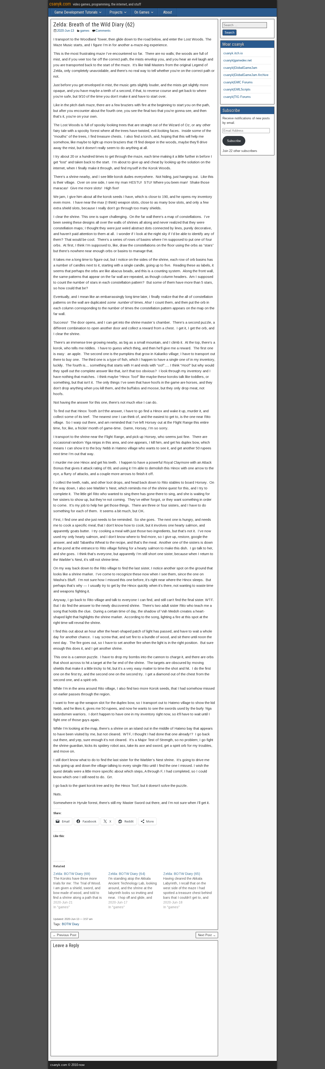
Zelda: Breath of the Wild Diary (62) (94, 24)
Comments (103, 30)
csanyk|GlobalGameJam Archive (245, 75)
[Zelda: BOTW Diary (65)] (190, 890)
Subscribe (234, 141)
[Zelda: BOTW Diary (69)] (80, 890)
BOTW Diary (70, 924)
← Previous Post (64, 935)
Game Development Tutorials (76, 12)
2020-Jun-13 (65, 30)
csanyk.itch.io (233, 53)
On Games (141, 12)
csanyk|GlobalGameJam (240, 68)
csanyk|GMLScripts (237, 89)
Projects (116, 12)
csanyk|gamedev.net (237, 60)
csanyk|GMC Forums (238, 82)
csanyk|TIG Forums (237, 97)
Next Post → (207, 935)
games (84, 30)
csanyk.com (60, 4)
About (167, 12)
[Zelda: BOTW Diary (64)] (135, 890)
